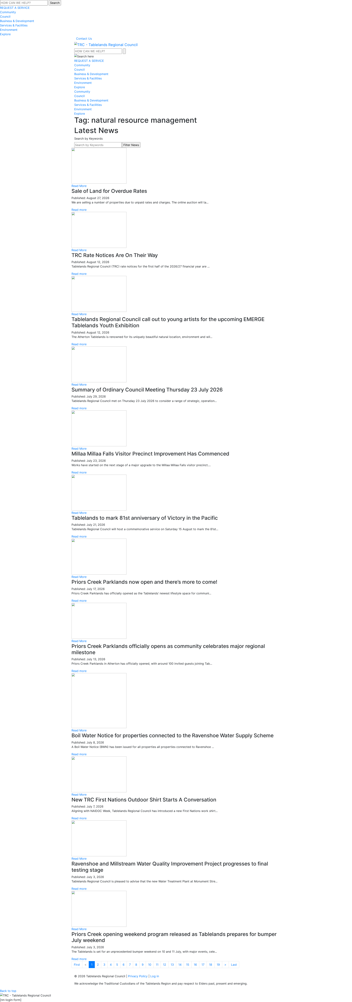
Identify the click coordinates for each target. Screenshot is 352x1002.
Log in (154, 976)
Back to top (8, 991)
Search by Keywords (88, 138)
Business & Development (17, 21)
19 (218, 964)
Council (5, 16)
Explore (5, 34)
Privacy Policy (138, 976)
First (77, 964)
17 (202, 964)
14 (180, 964)
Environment (8, 30)
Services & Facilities (13, 25)
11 (157, 964)
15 (187, 964)
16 (195, 964)
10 (149, 964)
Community (8, 12)
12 (164, 964)
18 (210, 964)
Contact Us (84, 38)
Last (234, 964)
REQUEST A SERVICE (15, 8)
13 (172, 964)
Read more (79, 210)
